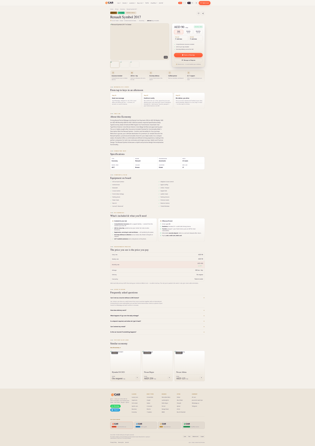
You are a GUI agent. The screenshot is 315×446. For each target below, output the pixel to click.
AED (180, 3)
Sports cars (135, 406)
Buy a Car (139, 3)
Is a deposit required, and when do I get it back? (125, 321)
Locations (131, 3)
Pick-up (177, 37)
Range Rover (165, 409)
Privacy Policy (113, 442)
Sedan (148, 403)
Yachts (147, 3)
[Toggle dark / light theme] (196, 3)
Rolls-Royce (165, 403)
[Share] (203, 13)
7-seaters (149, 412)
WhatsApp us (195, 403)
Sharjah (179, 403)
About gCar (121, 442)
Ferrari (163, 406)
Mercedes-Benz (166, 397)
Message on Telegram (189, 60)
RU (192, 3)
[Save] (198, 13)
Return (192, 37)
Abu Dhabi (180, 400)
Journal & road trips (197, 400)
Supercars (134, 400)
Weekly (188, 31)
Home (111, 9)
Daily (178, 31)
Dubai (178, 397)
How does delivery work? (118, 310)
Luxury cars (135, 397)
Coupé (148, 400)
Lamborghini (165, 400)
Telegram (194, 406)
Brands (124, 3)
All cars (116, 9)
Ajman (178, 406)
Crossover (149, 406)
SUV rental (134, 403)
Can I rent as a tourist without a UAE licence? (124, 298)
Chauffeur (153, 3)
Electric (149, 409)
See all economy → (115, 347)
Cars (118, 3)
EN (189, 3)
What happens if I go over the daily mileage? (124, 316)
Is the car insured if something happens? (123, 332)
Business (134, 409)
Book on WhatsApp (189, 55)
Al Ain (178, 409)
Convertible (150, 397)
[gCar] (115, 394)
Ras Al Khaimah (181, 412)
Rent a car (206, 3)
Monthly (198, 31)
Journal (161, 3)
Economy (122, 9)
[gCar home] (109, 3)
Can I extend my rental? (117, 326)
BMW (163, 412)
